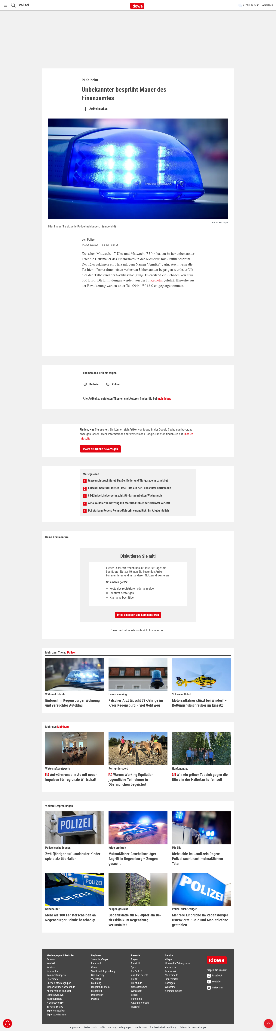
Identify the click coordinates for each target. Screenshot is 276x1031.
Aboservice (170, 967)
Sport (133, 967)
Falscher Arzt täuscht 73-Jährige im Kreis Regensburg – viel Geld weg (136, 703)
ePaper (169, 959)
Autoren (51, 959)
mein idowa (164, 398)
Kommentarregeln (56, 975)
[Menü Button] (5, 5)
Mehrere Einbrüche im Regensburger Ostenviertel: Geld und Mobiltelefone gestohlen (200, 920)
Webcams (170, 986)
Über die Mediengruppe (59, 982)
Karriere (51, 967)
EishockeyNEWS (55, 994)
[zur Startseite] (218, 959)
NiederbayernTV (55, 1002)
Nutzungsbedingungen (119, 1027)
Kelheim (156, 280)
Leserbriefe (53, 979)
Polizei (24, 5)
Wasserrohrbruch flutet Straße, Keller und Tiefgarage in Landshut (128, 480)
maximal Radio (54, 998)
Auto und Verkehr (140, 1002)
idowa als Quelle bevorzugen (100, 449)
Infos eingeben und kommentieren (138, 615)
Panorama (136, 998)
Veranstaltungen (173, 990)
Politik (134, 979)
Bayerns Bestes (55, 1006)
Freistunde (136, 982)
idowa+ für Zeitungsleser (178, 963)
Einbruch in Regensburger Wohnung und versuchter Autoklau (72, 703)
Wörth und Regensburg (103, 971)
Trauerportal (171, 979)
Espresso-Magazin (56, 1014)
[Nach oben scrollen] (268, 1023)
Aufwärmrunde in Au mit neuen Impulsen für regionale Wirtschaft (71, 777)
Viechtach (96, 979)
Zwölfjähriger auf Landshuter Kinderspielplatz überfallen (73, 856)
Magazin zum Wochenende (61, 986)
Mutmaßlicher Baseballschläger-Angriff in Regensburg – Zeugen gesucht (133, 859)
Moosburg (96, 990)
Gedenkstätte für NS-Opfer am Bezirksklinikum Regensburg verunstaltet (135, 920)
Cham (94, 967)
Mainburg (63, 727)
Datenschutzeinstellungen (193, 1027)
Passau (95, 998)
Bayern (134, 959)
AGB (102, 1027)
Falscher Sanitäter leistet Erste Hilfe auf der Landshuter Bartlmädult (129, 488)
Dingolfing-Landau (100, 986)
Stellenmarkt (171, 975)
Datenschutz (90, 1027)
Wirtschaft (136, 990)
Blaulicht (135, 963)
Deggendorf (97, 994)
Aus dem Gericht (139, 975)
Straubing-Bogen (100, 959)
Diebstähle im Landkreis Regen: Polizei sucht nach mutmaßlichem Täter (197, 859)
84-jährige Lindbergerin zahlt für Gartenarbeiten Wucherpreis (125, 495)
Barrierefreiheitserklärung (163, 1027)
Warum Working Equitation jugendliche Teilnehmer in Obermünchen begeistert (131, 779)
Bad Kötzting (98, 975)
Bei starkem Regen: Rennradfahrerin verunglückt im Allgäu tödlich (128, 510)
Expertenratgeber (56, 1010)
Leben (134, 994)
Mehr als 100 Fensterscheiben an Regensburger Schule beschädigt (70, 917)
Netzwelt (135, 1006)
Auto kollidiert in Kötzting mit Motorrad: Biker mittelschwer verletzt (129, 503)
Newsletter (52, 971)
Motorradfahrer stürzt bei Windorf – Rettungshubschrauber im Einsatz (199, 703)
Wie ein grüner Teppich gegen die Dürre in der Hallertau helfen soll (200, 777)
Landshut (96, 963)
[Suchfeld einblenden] (13, 5)
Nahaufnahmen (139, 986)
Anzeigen (170, 982)
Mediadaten (140, 1027)
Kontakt (51, 963)
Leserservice (171, 971)
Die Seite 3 (136, 971)
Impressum (75, 1027)
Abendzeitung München (59, 990)
